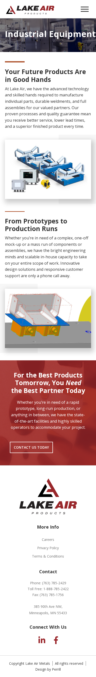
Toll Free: (48, 588)
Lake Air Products (30, 9)
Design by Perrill (48, 669)
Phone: (48, 583)
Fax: (48, 594)
